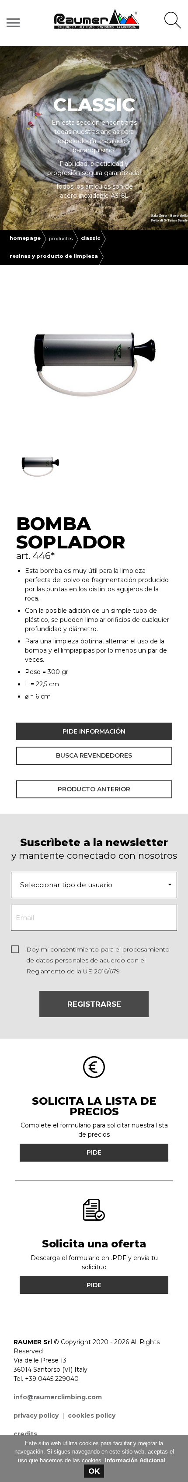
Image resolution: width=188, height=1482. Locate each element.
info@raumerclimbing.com (58, 1397)
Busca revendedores (94, 755)
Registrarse (94, 1004)
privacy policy (36, 1415)
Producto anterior (94, 789)
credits (25, 1434)
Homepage (25, 238)
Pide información (94, 731)
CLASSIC (90, 238)
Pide (94, 1152)
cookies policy (91, 1415)
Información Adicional (135, 1460)
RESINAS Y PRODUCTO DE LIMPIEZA (54, 256)
